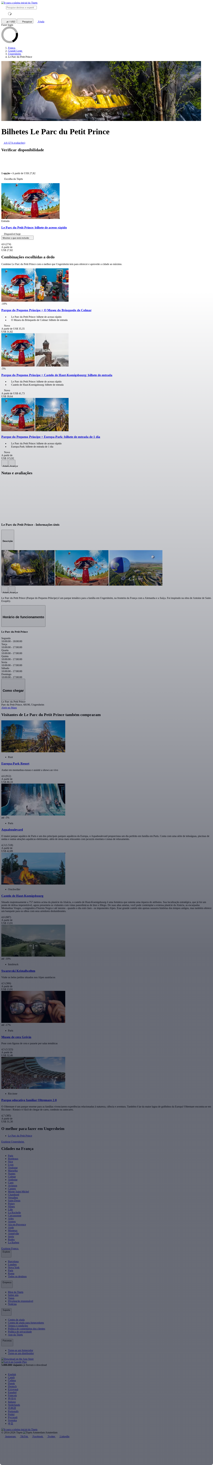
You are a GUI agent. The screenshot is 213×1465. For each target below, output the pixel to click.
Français (12, 1395)
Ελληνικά (13, 1389)
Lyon (10, 1164)
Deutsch (12, 1386)
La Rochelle (14, 1212)
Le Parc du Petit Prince (20, 1135)
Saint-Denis (14, 1200)
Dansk (11, 1383)
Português (13, 1411)
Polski (11, 1414)
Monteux (12, 1230)
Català (11, 1377)
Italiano (12, 1401)
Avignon (12, 1185)
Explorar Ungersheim (13, 1141)
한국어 (12, 1398)
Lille (10, 1209)
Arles (11, 1218)
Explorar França (10, 1248)
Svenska (12, 1420)
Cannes (12, 1188)
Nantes (11, 1173)
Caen (10, 1182)
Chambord (13, 1194)
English (12, 1374)
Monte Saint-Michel (18, 1191)
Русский (12, 1417)
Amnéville (13, 1233)
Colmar (12, 1176)
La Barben (13, 1242)
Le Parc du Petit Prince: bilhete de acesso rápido (34, 227)
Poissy (11, 1203)
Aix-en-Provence (17, 1224)
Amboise (12, 1179)
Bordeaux (13, 1158)
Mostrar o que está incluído (16, 238)
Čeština (12, 1380)
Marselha (13, 1170)
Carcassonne (14, 1215)
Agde (11, 1227)
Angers (12, 1221)
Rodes (11, 1239)
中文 (10, 1423)
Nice (10, 1161)
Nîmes (11, 1206)
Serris (11, 1236)
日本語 (12, 1408)
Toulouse (13, 1167)
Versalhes (13, 1197)
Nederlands (14, 1404)
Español (12, 1392)
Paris (10, 1155)
